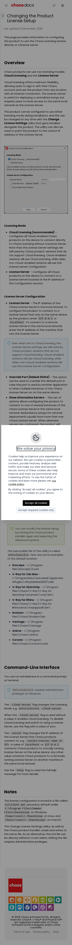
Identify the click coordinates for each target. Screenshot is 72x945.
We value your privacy (36, 448)
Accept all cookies (36, 503)
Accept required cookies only (36, 510)
